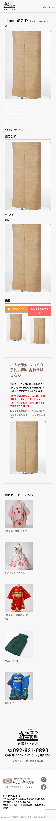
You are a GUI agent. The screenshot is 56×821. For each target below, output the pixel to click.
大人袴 (12, 661)
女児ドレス (15, 573)
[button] (46, 7)
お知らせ (17, 761)
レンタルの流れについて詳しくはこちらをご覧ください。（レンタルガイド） (27, 414)
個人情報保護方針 (34, 761)
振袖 (11, 703)
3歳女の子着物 (17, 531)
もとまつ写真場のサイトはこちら (18, 787)
